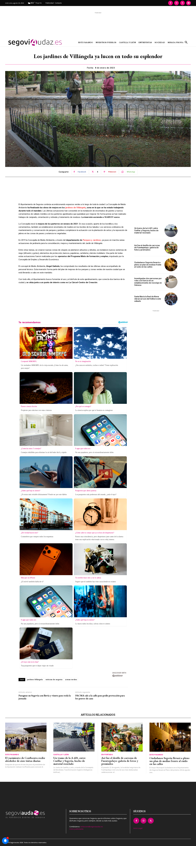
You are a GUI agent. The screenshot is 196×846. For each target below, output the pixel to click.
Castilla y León (61, 754)
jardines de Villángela (75, 207)
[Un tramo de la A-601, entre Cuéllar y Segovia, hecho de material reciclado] (171, 230)
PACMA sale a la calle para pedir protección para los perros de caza (100, 697)
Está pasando (12, 754)
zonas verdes (71, 680)
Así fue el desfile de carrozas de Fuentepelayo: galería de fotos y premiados (147, 247)
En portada (107, 754)
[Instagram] (176, 3)
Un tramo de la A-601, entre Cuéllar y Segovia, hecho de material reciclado (146, 230)
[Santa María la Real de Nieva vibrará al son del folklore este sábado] (171, 298)
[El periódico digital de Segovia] (28, 42)
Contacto (58, 3)
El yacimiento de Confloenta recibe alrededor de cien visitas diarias (25, 759)
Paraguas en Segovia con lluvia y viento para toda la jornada (45, 697)
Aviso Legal (137, 828)
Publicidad (50, 3)
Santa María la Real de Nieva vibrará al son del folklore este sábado (147, 299)
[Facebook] (170, 3)
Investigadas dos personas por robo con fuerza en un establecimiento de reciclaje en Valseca (148, 281)
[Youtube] (188, 3)
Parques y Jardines (92, 240)
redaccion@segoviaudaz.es (91, 826)
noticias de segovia (54, 680)
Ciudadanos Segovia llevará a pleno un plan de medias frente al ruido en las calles (147, 264)
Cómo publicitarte (76, 829)
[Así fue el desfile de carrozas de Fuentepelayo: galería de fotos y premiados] (171, 247)
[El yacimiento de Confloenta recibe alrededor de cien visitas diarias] (26, 737)
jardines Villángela (35, 680)
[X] (182, 3)
